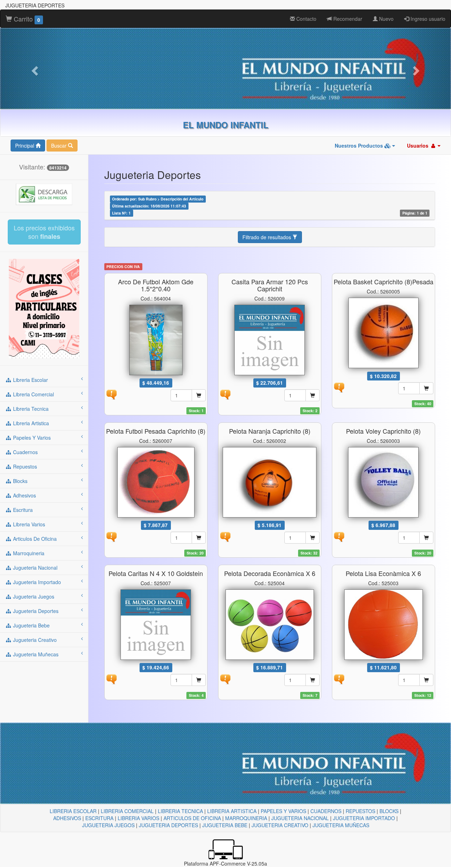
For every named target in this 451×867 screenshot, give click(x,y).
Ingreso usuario (427, 18)
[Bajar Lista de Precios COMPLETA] (44, 193)
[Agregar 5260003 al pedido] (426, 538)
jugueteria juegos (33, 596)
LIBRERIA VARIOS (138, 818)
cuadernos (25, 452)
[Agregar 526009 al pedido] (312, 395)
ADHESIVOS (67, 818)
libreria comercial (33, 394)
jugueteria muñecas (35, 654)
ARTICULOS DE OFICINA (192, 818)
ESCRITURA (99, 818)
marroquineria (28, 553)
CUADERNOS (325, 811)
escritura (22, 509)
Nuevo (386, 18)
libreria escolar (30, 379)
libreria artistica (30, 423)
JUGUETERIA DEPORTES (168, 825)
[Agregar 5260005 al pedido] (426, 388)
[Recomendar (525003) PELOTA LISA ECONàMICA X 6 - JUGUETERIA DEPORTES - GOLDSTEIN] (339, 678)
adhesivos (24, 495)
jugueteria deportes (35, 610)
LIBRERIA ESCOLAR (73, 811)
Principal (25, 145)
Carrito (26, 18)
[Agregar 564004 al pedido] (199, 395)
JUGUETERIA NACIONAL (300, 818)
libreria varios (28, 524)
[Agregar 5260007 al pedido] (199, 538)
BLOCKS (389, 811)
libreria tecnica (30, 408)
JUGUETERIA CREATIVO (280, 825)
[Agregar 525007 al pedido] (199, 680)
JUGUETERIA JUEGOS (108, 825)
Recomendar (347, 18)
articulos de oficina (34, 538)
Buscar (59, 145)
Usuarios (418, 145)
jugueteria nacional (34, 567)
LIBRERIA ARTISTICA (232, 811)
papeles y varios (31, 437)
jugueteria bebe (31, 625)
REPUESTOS (360, 811)
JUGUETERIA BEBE (224, 825)
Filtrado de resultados (267, 237)
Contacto (305, 18)
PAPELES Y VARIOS (283, 811)
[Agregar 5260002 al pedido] (312, 538)
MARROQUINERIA (246, 818)
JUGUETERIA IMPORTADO (364, 818)
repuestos (24, 466)
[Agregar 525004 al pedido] (312, 680)
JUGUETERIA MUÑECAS (341, 825)
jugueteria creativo (34, 639)
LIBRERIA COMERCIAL (127, 811)
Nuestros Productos (359, 145)
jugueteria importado (36, 582)
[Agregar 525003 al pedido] (426, 680)
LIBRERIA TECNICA (180, 811)
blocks (19, 480)
